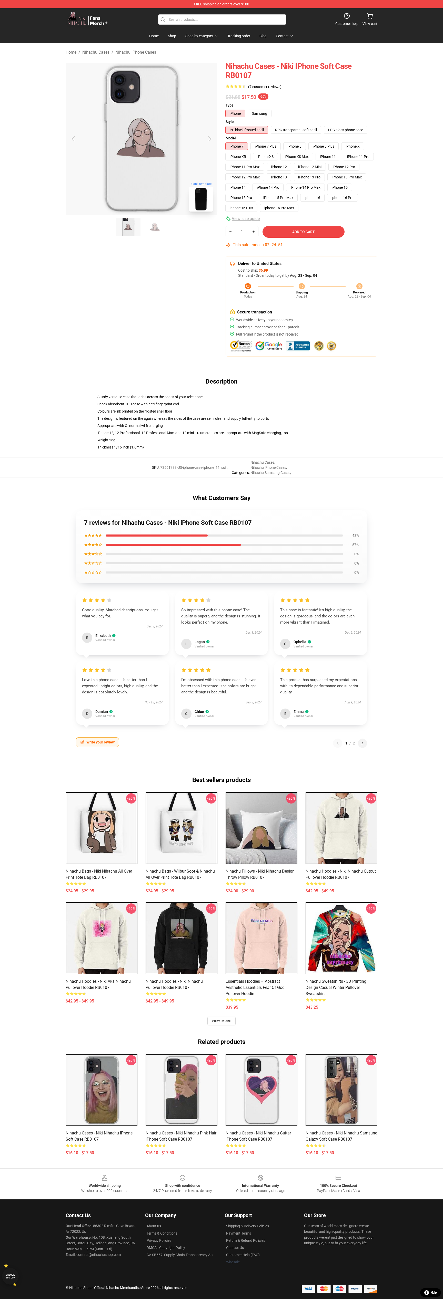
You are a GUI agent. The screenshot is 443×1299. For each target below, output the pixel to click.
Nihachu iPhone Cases (135, 52)
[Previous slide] (73, 138)
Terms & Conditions (162, 1233)
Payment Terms (238, 1233)
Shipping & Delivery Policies (247, 1226)
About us (154, 1226)
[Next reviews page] (362, 743)
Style (230, 122)
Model (231, 138)
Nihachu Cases (95, 52)
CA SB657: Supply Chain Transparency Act (180, 1255)
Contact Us (235, 1248)
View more (221, 1021)
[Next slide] (209, 138)
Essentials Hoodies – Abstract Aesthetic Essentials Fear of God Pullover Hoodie (255, 987)
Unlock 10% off (10, 1276)
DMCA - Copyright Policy (166, 1248)
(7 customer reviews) (264, 87)
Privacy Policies (159, 1240)
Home (71, 52)
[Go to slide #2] (155, 227)
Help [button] (434, 1292)
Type (230, 105)
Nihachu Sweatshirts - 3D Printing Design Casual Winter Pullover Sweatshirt (336, 987)
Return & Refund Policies (245, 1240)
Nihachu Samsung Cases (270, 473)
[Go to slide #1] (128, 227)
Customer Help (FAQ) (243, 1255)
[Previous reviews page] (337, 743)
